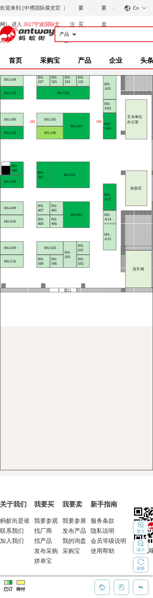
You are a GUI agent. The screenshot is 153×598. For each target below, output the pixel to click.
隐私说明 (102, 531)
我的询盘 (74, 541)
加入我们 (12, 541)
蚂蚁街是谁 (15, 521)
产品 (84, 60)
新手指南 (104, 504)
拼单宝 (43, 561)
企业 (116, 60)
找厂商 (43, 531)
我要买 (44, 504)
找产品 (43, 541)
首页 (15, 60)
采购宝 (50, 60)
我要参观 (46, 521)
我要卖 (72, 504)
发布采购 (46, 551)
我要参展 (74, 521)
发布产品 (74, 531)
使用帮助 (102, 551)
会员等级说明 (108, 541)
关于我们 (13, 504)
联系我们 (12, 531)
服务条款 (102, 521)
